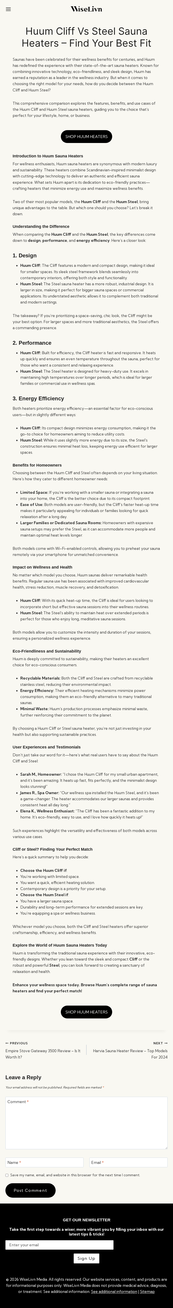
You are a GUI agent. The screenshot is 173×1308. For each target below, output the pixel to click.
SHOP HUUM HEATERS (86, 136)
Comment (18, 1101)
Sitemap (147, 1291)
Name (14, 1162)
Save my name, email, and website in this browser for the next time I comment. (75, 1175)
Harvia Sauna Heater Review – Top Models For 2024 (130, 1050)
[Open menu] (8, 9)
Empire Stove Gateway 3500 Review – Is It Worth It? (42, 1050)
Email (97, 1162)
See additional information (114, 1291)
